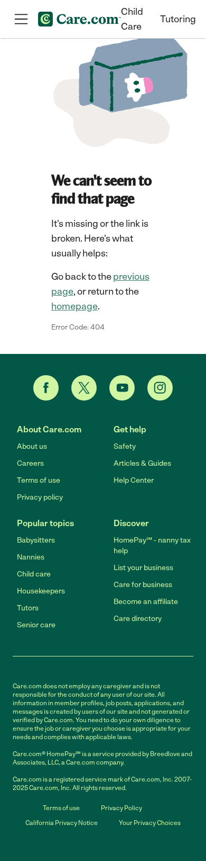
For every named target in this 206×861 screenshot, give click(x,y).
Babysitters (36, 540)
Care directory (138, 618)
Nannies (30, 557)
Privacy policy (40, 497)
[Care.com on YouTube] (122, 388)
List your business (143, 567)
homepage (74, 306)
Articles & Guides (142, 463)
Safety (125, 446)
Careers (30, 463)
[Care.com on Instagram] (160, 388)
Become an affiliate (146, 601)
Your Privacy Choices (150, 823)
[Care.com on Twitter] (84, 388)
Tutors (28, 608)
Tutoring (178, 19)
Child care (34, 574)
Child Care (132, 19)
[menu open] (21, 19)
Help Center (134, 480)
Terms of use (38, 480)
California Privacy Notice (61, 823)
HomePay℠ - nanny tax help (152, 545)
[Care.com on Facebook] (46, 388)
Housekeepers (41, 591)
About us (32, 446)
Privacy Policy (121, 808)
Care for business (143, 584)
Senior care (36, 624)
